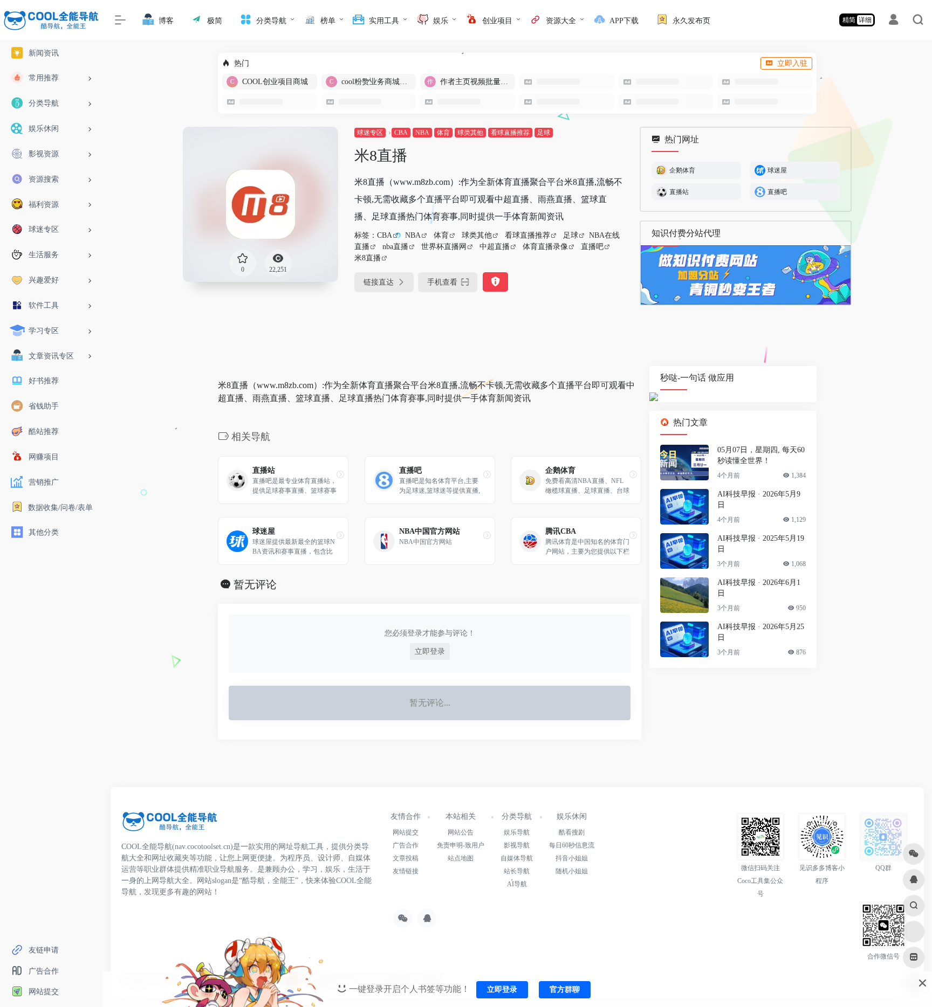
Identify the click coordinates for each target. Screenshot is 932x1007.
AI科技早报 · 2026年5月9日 (758, 500)
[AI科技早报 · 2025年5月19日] (684, 551)
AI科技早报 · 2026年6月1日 (758, 588)
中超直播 (494, 247)
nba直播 (395, 247)
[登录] (893, 21)
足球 (543, 132)
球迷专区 (370, 132)
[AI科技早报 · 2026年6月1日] (684, 595)
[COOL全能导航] (169, 825)
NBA (422, 132)
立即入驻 (792, 63)
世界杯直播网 (444, 247)
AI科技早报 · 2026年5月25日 (760, 632)
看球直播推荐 (510, 132)
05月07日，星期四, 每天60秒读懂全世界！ (761, 455)
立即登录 (430, 651)
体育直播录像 (545, 247)
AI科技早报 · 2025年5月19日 (760, 544)
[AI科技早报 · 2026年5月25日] (684, 640)
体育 (443, 132)
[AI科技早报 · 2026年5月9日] (684, 507)
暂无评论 (255, 584)
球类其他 (470, 132)
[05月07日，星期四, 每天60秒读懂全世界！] (684, 463)
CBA (401, 132)
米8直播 (367, 258)
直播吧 (592, 247)
